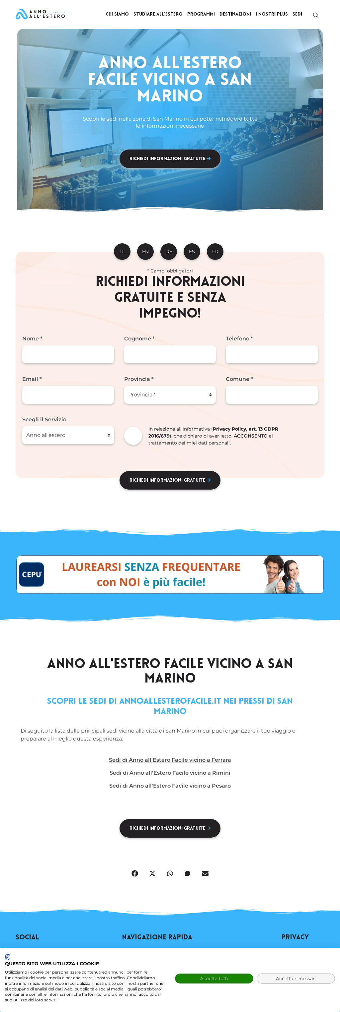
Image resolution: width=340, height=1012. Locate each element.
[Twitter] (152, 873)
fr (215, 252)
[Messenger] (188, 873)
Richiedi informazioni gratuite (168, 480)
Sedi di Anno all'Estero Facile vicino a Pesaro (170, 786)
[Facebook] (135, 873)
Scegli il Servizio (44, 419)
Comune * (239, 379)
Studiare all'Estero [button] (158, 14)
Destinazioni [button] (235, 14)
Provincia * (139, 379)
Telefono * (239, 338)
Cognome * (139, 338)
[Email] (205, 873)
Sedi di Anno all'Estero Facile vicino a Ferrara (170, 760)
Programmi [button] (201, 14)
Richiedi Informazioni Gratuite (168, 158)
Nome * (32, 338)
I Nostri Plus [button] (272, 14)
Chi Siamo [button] (117, 14)
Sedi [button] (297, 14)
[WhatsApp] (170, 873)
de (168, 252)
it (122, 252)
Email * (32, 379)
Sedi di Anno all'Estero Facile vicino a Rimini (170, 773)
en (145, 252)
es (192, 252)
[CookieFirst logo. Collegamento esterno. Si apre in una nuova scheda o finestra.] (7, 957)
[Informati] (42, 14)
